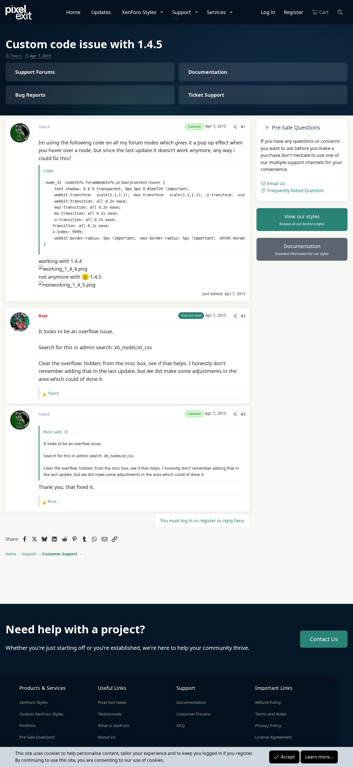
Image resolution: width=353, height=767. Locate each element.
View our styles (302, 219)
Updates (101, 12)
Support (181, 12)
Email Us (275, 183)
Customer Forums (193, 714)
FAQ (180, 725)
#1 (243, 126)
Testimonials (110, 714)
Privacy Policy (268, 725)
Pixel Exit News (112, 702)
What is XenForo (113, 725)
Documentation (302, 249)
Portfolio (27, 725)
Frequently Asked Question (295, 190)
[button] (162, 12)
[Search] (340, 12)
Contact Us (324, 639)
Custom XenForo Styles (41, 714)
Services (216, 12)
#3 (243, 414)
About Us (107, 737)
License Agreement (273, 737)
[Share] (235, 127)
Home (73, 12)
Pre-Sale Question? (37, 737)
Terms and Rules (270, 714)
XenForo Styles (139, 12)
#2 (243, 315)
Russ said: (53, 431)
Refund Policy (268, 702)
